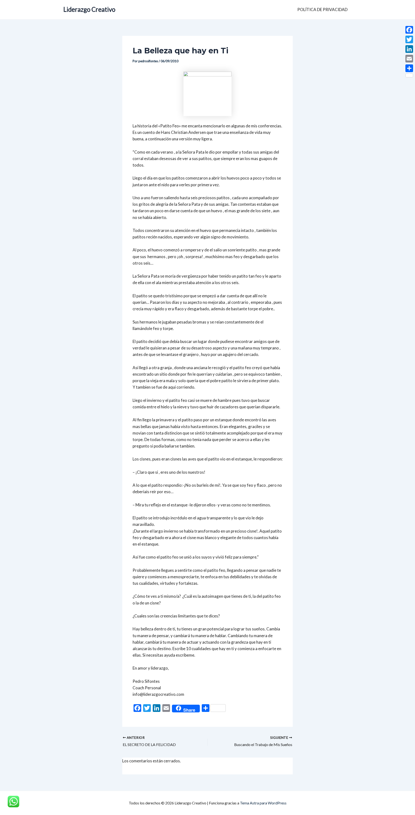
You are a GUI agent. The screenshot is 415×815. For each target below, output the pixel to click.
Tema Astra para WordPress (263, 803)
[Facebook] (409, 30)
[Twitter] (409, 39)
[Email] (409, 58)
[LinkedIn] (409, 49)
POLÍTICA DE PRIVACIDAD (322, 9)
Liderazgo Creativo (89, 9)
